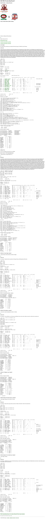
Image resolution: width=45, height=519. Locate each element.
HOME (8, 517)
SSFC (2, 515)
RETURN (17, 517)
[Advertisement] (22, 29)
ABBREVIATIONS (12, 517)
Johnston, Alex (7, 79)
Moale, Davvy (7, 84)
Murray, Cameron (7, 86)
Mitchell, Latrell (8, 78)
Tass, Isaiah (7, 80)
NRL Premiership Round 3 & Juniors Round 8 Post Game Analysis (12, 513)
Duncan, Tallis (7, 88)
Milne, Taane (7, 81)
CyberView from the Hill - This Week (5, 43)
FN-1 (9, 515)
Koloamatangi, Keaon (8, 85)
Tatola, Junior (7, 83)
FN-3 (11, 515)
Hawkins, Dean (7, 82)
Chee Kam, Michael (8, 91)
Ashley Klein (7, 70)
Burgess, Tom (7, 89)
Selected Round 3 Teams (3, 40)
